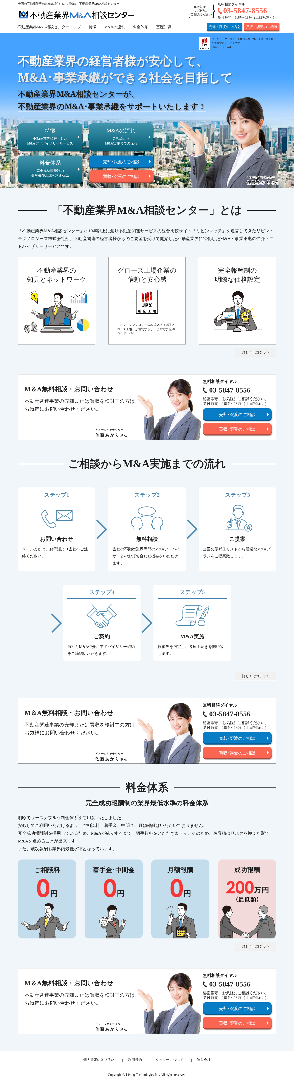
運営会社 (204, 1060)
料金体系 (140, 27)
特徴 (92, 27)
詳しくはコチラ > (255, 352)
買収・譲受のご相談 (261, 27)
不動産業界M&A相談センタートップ (49, 27)
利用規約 (135, 1060)
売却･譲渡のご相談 (121, 161)
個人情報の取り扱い (98, 1060)
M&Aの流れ (114, 27)
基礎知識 (164, 27)
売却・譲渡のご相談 (224, 27)
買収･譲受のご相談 (121, 176)
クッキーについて (169, 1060)
